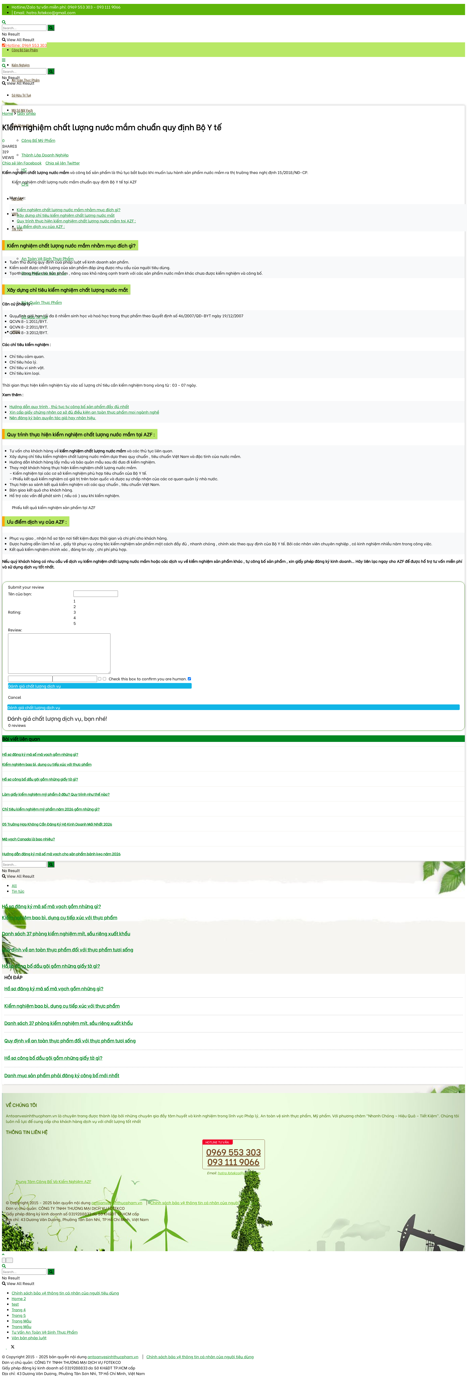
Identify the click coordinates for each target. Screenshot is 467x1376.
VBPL (15, 214)
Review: (15, 629)
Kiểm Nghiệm (21, 65)
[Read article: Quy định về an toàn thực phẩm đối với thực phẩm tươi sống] (233, 941)
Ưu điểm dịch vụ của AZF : (41, 226)
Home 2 (19, 1298)
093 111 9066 (233, 1161)
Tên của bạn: (20, 593)
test (15, 1304)
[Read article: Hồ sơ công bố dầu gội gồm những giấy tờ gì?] (233, 771)
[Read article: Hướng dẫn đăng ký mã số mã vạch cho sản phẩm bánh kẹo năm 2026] (233, 846)
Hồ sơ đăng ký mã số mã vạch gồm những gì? (40, 754)
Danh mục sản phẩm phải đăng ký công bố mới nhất (61, 1075)
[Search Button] (50, 28)
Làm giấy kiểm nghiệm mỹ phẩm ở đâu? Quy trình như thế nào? (56, 794)
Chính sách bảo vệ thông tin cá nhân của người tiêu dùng (204, 1202)
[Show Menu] (3, 60)
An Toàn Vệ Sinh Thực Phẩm (47, 258)
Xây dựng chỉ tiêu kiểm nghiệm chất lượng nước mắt (66, 215)
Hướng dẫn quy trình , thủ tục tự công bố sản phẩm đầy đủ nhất (69, 406)
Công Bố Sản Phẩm (25, 50)
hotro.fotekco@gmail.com (239, 1172)
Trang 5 (19, 1315)
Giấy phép (26, 113)
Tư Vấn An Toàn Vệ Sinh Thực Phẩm (45, 1332)
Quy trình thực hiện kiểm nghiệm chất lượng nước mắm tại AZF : (76, 220)
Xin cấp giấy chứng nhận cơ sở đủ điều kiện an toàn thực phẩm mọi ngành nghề (84, 412)
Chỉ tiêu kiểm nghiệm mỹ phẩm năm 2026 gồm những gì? (51, 808)
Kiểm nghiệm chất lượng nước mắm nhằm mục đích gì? (68, 209)
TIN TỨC (17, 229)
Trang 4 (19, 1309)
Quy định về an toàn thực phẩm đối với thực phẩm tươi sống (67, 949)
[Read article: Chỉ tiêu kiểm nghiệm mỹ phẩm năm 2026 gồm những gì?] (233, 801)
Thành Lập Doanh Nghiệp (45, 154)
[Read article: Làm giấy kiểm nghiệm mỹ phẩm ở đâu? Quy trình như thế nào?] (233, 786)
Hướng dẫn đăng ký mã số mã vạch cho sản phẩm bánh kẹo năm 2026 (61, 853)
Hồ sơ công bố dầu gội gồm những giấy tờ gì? (40, 779)
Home (7, 113)
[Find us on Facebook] (4, 1347)
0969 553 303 (233, 1151)
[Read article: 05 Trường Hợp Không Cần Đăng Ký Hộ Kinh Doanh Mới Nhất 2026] (233, 816)
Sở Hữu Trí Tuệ (21, 95)
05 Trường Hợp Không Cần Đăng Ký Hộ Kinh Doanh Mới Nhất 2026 (57, 824)
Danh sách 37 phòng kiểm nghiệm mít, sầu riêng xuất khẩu (66, 933)
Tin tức (18, 891)
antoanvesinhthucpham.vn (116, 1202)
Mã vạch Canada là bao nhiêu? (28, 838)
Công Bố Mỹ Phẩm (38, 140)
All (14, 885)
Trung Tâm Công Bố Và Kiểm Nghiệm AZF (53, 1181)
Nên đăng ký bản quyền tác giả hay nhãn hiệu (52, 417)
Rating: (14, 612)
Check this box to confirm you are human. (147, 678)
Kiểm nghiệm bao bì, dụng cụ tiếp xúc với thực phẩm (46, 764)
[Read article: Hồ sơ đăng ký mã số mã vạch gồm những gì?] (233, 746)
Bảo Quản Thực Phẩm (41, 302)
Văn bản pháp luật (29, 1337)
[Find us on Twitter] (11, 1347)
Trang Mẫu (21, 1320)
